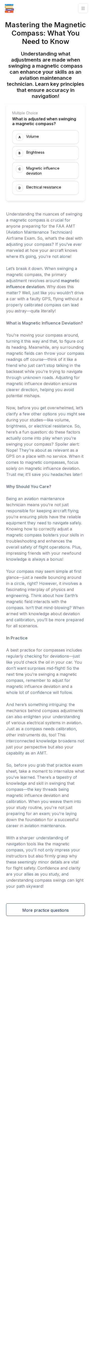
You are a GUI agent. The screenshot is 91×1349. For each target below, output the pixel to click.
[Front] (9, 8)
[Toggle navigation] (83, 8)
